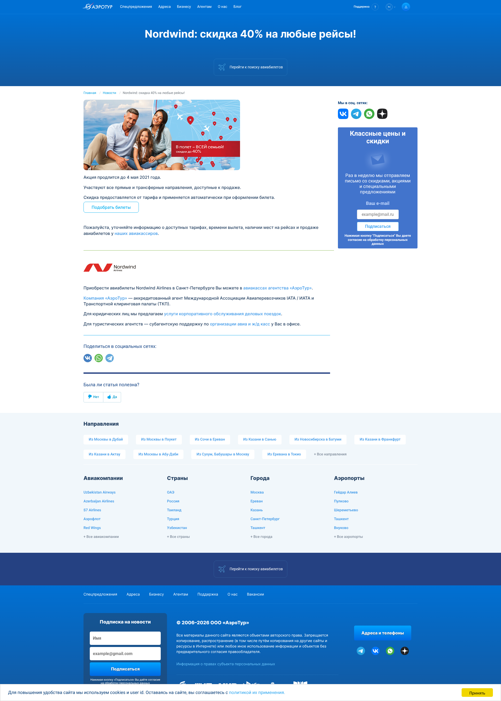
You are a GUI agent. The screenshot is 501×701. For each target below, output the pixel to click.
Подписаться (378, 226)
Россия (173, 501)
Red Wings (92, 528)
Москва (257, 492)
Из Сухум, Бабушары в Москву (222, 454)
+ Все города (261, 537)
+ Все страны (178, 537)
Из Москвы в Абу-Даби (158, 454)
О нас (222, 7)
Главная (90, 93)
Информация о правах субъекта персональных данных (225, 664)
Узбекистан (177, 528)
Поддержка (208, 594)
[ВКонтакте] (88, 358)
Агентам (204, 7)
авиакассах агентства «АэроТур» (277, 287)
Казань (256, 510)
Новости (109, 93)
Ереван (256, 501)
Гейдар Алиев (346, 492)
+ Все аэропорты (348, 537)
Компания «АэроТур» (105, 298)
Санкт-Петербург (265, 519)
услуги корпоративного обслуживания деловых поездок (222, 313)
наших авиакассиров (136, 233)
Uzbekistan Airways (100, 492)
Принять (477, 692)
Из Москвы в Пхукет (159, 439)
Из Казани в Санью (259, 439)
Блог (238, 7)
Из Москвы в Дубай (106, 439)
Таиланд (174, 510)
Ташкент (257, 528)
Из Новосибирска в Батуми (318, 439)
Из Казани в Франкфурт (380, 439)
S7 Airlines (92, 510)
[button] (366, 6)
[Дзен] (120, 358)
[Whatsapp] (98, 358)
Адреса (164, 7)
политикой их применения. (257, 692)
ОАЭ (170, 492)
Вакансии (255, 594)
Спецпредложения (136, 7)
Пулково (341, 501)
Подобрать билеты (111, 207)
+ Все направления (330, 454)
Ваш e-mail (378, 203)
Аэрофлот (92, 519)
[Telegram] (109, 358)
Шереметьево (346, 510)
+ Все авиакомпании (101, 537)
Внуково (341, 528)
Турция (173, 519)
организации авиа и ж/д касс (240, 323)
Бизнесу (184, 7)
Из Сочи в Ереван (210, 439)
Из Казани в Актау (104, 454)
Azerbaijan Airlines (99, 501)
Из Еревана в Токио (284, 454)
